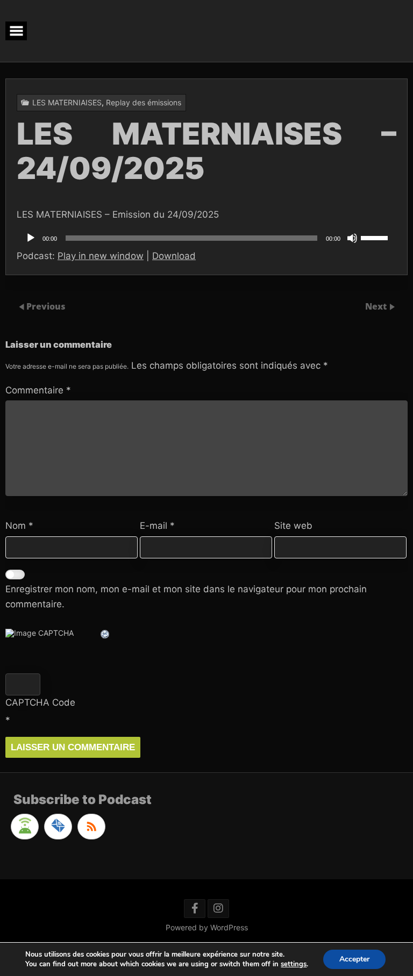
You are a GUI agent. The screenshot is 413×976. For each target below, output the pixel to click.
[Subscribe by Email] (58, 826)
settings (294, 964)
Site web (293, 525)
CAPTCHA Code (40, 702)
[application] (206, 238)
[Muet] (352, 238)
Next (377, 306)
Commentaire (38, 390)
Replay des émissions (143, 102)
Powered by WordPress (207, 927)
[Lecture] (30, 238)
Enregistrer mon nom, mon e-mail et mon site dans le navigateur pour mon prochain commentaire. (186, 596)
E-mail (157, 525)
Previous (46, 306)
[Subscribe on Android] (25, 826)
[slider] (376, 237)
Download (174, 255)
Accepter (354, 959)
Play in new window (101, 255)
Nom (19, 525)
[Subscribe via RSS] (91, 826)
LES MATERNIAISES (67, 102)
